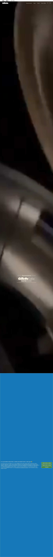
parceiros (18, 463)
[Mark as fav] (47, 3)
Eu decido (46, 467)
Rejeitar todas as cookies (46, 465)
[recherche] (50, 3)
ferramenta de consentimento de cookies (21, 467)
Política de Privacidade (6, 466)
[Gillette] (3, 0)
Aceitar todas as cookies (47, 463)
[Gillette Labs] (7, 0)
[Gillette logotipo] (5, 3)
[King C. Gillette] (13, 0)
